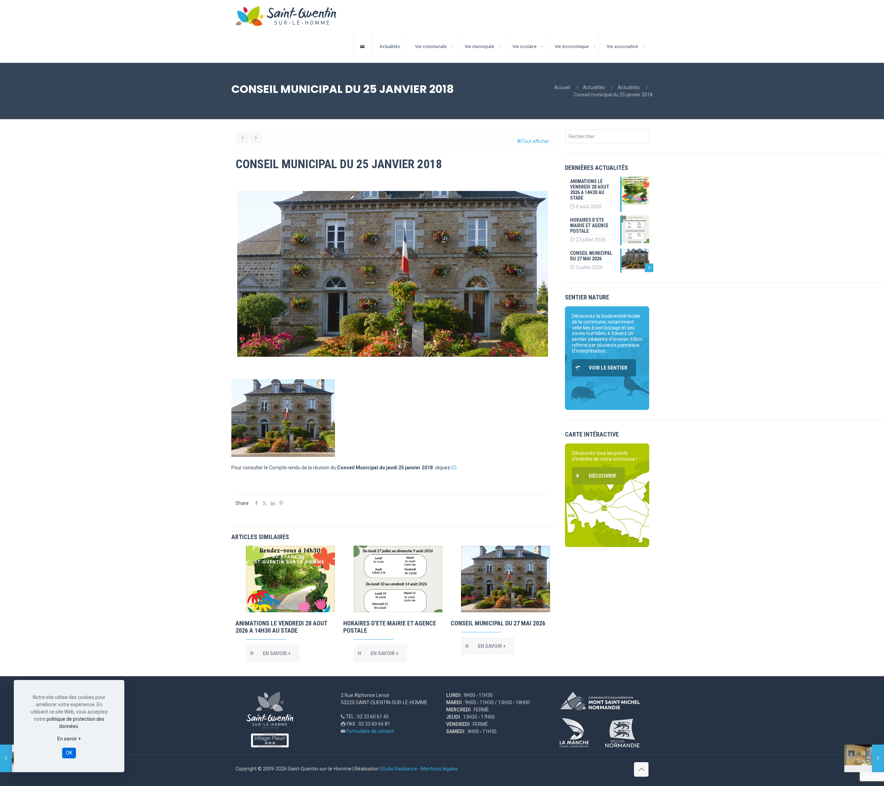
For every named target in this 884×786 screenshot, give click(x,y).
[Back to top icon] (641, 769)
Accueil (562, 87)
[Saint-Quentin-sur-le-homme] (291, 15)
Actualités (594, 87)
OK (69, 753)
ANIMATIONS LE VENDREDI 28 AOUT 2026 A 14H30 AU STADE (281, 627)
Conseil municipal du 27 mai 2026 (498, 623)
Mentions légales (439, 768)
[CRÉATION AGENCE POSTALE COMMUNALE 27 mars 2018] (864, 758)
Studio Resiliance (398, 768)
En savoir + (69, 738)
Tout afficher (535, 141)
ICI (454, 467)
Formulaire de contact (370, 731)
